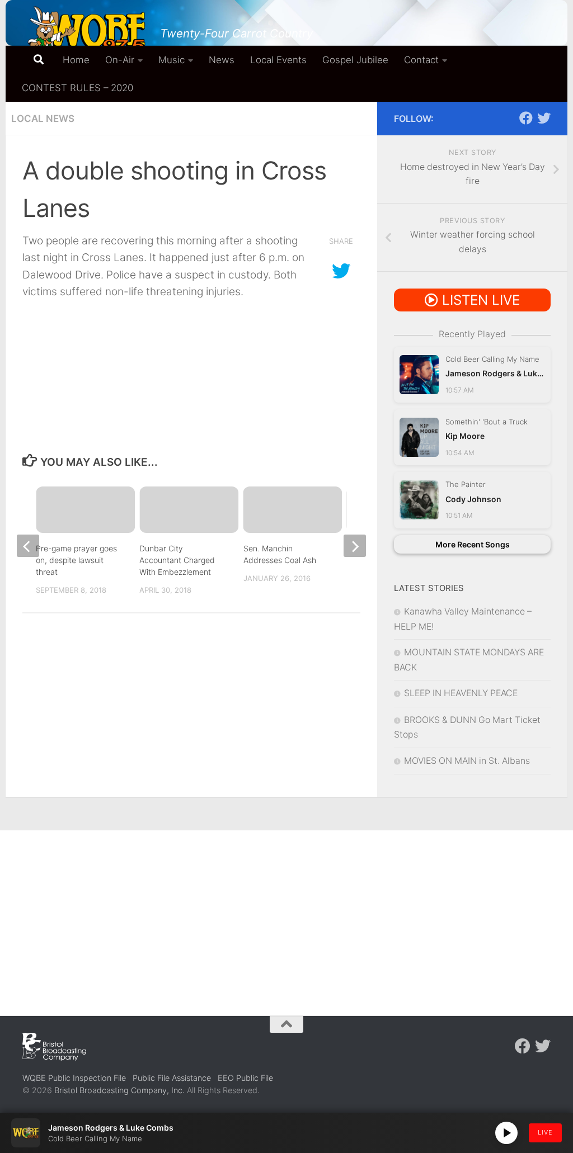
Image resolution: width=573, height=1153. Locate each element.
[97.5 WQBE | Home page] (85, 31)
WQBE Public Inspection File (74, 1078)
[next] (355, 546)
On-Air (119, 59)
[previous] (28, 546)
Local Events (278, 59)
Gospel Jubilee (355, 59)
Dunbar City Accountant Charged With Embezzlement (177, 560)
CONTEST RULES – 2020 (77, 87)
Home (76, 59)
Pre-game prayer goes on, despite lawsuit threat (76, 560)
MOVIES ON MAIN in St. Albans (467, 760)
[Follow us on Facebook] (526, 118)
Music (171, 59)
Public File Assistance (172, 1078)
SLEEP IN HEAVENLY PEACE (461, 693)
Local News (42, 118)
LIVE (545, 1132)
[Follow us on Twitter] (544, 118)
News (221, 59)
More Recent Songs (472, 544)
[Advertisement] (286, 914)
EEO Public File (245, 1078)
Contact (421, 59)
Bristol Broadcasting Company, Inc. (119, 1090)
